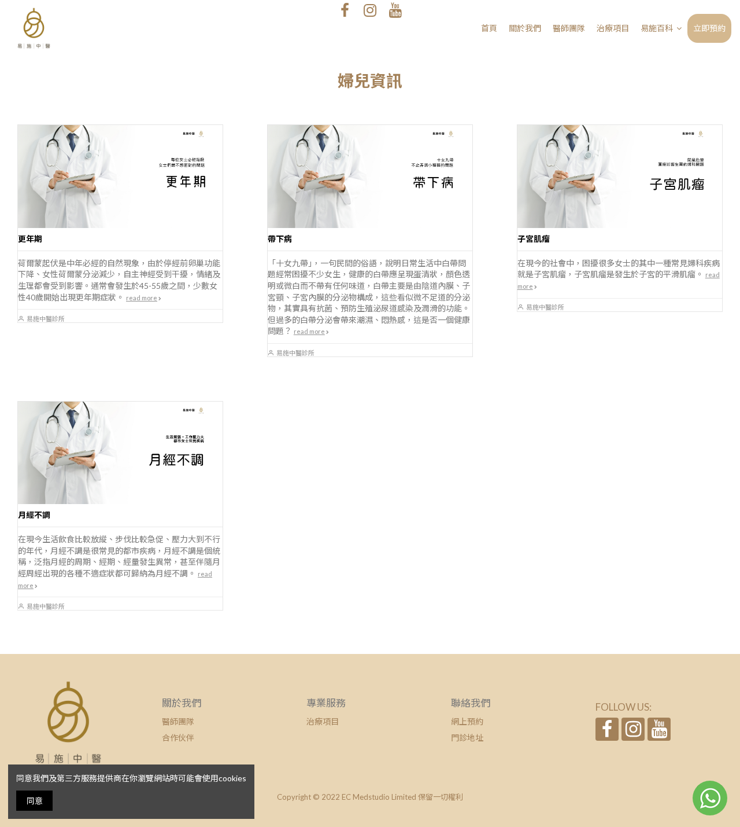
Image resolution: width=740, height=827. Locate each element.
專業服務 (326, 703)
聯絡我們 (470, 703)
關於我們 (181, 703)
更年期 (30, 239)
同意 (35, 801)
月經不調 (34, 515)
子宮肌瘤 (533, 239)
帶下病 (280, 239)
